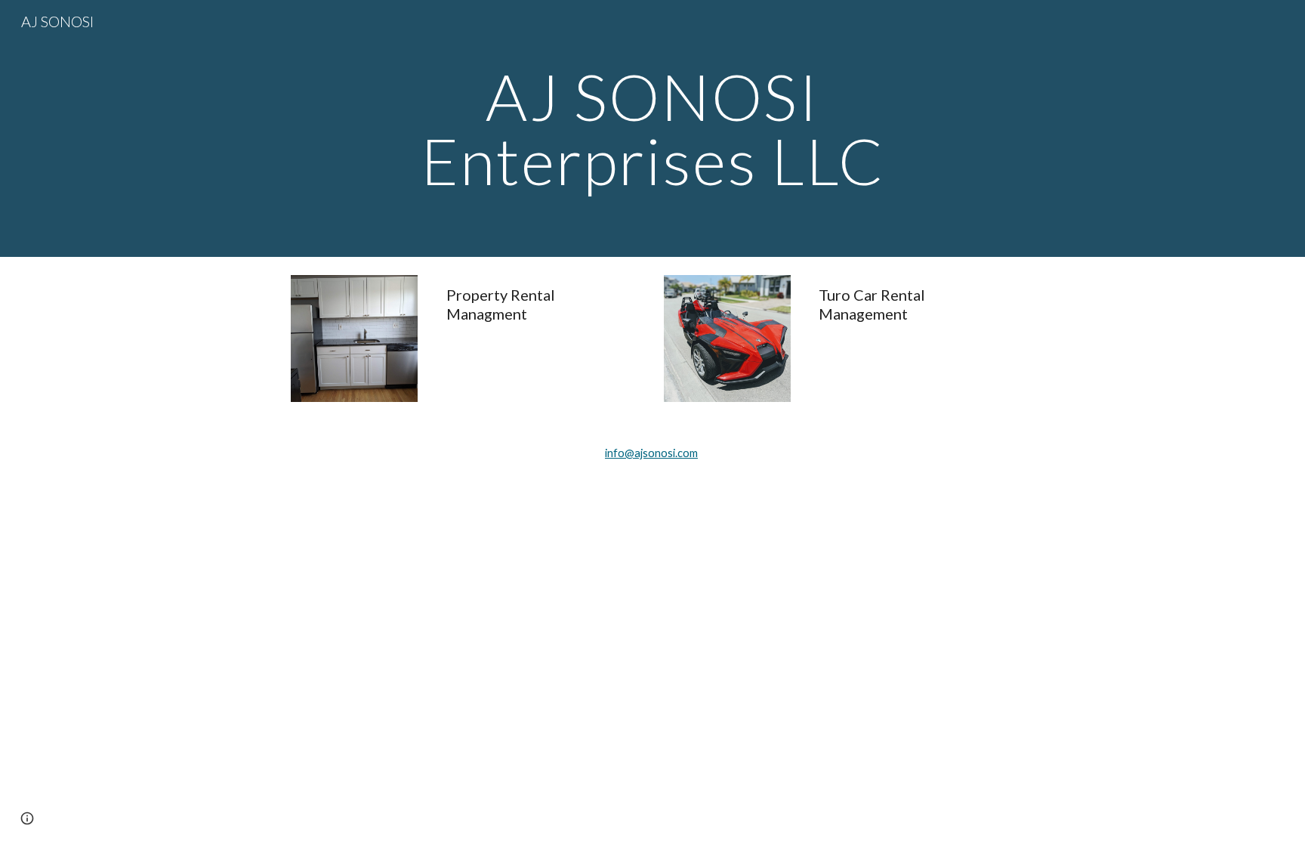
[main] (652, 128)
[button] (27, 818)
